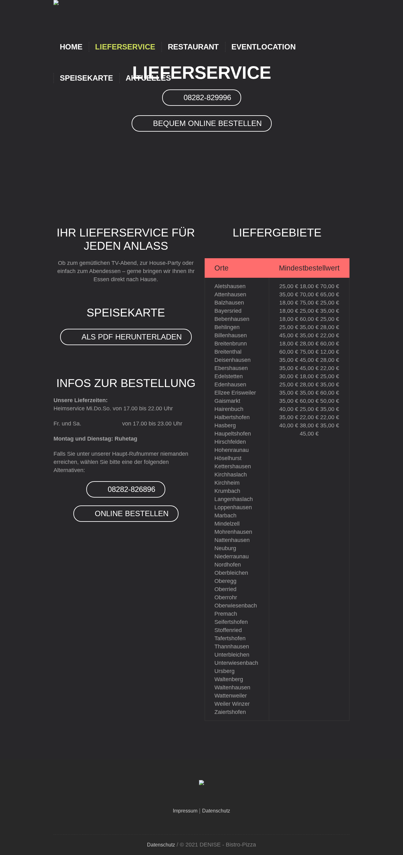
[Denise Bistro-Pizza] (201, 784)
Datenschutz (216, 810)
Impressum (185, 810)
